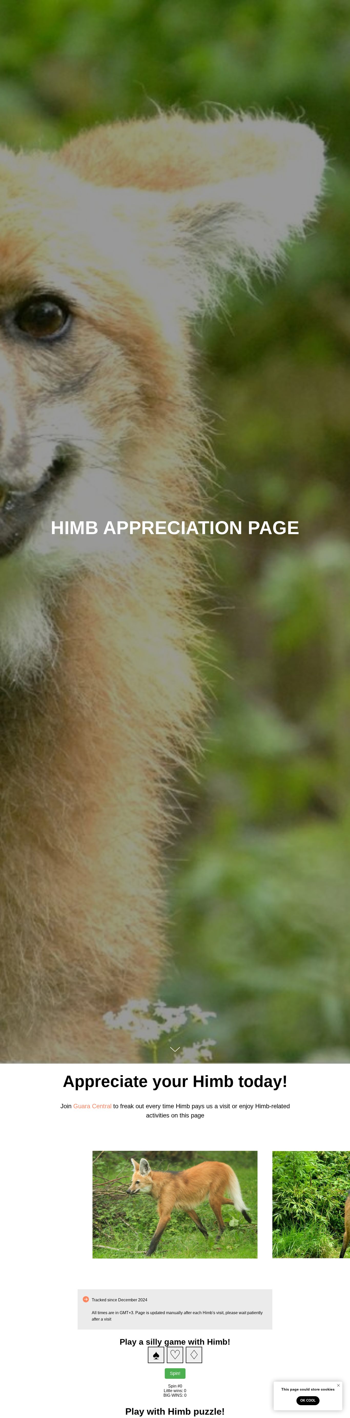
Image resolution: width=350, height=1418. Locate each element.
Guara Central (92, 1106)
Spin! (175, 1373)
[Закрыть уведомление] (338, 1385)
